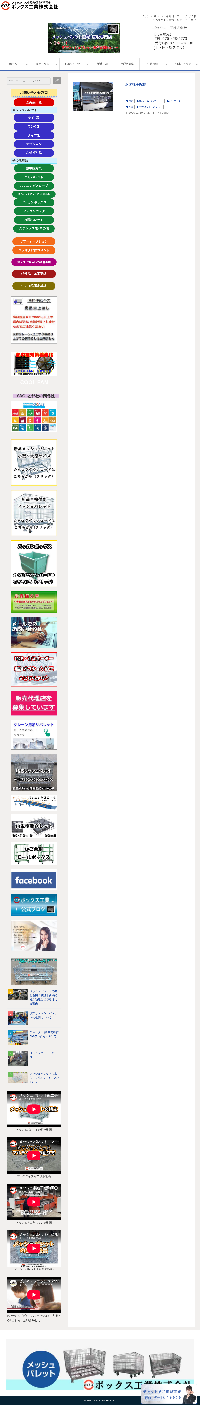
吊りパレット (39, 177)
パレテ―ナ (175, 101)
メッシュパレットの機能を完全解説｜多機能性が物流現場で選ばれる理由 (43, 997)
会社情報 (152, 63)
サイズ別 (41, 117)
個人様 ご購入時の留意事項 (34, 262)
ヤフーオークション (35, 241)
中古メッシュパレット (150, 107)
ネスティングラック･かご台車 (34, 194)
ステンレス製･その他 (34, 228)
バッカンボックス (35, 202)
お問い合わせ (182, 63)
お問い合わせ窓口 (34, 93)
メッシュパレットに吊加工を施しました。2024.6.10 (44, 1077)
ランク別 (41, 126)
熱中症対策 (40, 168)
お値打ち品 (40, 152)
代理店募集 (127, 63)
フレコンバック (37, 211)
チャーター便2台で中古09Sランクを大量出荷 (44, 1034)
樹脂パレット (39, 219)
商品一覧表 (43, 63)
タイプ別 (41, 135)
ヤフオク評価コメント (34, 250)
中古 (131, 101)
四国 (131, 107)
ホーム (13, 63)
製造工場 (102, 63)
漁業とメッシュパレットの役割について (43, 1015)
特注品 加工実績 (37, 273)
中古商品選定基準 (37, 285)
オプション (40, 144)
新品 (141, 101)
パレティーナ (156, 101)
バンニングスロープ (34, 185)
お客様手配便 (135, 84)
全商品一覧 (40, 102)
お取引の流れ (73, 63)
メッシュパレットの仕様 (43, 1055)
